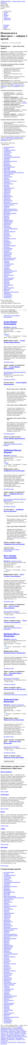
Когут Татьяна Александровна (14, 575)
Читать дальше (4, 791)
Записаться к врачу (9, 442)
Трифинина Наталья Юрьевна (14, 470)
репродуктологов (18, 137)
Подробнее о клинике (9, 379)
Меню (2, 8)
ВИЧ (12, 85)
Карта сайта (4, 1043)
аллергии (24, 102)
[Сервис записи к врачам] (13, 1)
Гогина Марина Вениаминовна (14, 341)
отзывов (6, 334)
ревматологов (9, 137)
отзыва (6, 463)
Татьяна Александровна (10, 557)
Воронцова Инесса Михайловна (14, 653)
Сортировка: (4, 313)
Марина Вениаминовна (10, 323)
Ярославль (3, 2)
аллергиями (15, 86)
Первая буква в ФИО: (6, 311)
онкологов (11, 139)
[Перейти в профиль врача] (15, 317)
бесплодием (4, 86)
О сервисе (3, 1042)
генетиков (3, 140)
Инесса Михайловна (11, 635)
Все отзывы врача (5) (9, 433)
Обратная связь (21, 1042)
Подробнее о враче (9, 362)
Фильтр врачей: (5, 310)
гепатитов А (18, 85)
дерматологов (4, 139)
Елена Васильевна (11, 700)
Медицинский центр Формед (11, 611)
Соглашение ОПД (11, 1042)
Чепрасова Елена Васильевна (14, 720)
